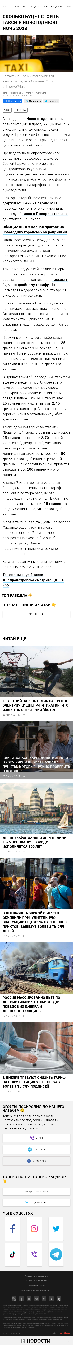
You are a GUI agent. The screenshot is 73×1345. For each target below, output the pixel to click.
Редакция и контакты (36, 1280)
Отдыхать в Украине (14, 6)
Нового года (37, 118)
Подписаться (39, 1202)
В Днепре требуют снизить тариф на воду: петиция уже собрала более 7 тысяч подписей (34, 1082)
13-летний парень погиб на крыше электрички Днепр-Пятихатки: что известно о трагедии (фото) (35, 705)
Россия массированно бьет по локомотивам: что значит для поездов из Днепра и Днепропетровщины (32, 1004)
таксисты (60, 279)
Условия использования (36, 1276)
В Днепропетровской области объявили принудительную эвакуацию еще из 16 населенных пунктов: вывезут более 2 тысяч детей (35, 922)
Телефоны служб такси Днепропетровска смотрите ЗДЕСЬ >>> (33, 580)
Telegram (39, 1149)
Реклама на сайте (37, 1285)
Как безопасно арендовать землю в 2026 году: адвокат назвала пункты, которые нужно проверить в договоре (36, 764)
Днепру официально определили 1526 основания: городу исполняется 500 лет (34, 842)
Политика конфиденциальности (36, 1290)
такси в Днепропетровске (45, 213)
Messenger (39, 1161)
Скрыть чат (36, 614)
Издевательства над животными (51, 6)
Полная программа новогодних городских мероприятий (35, 229)
